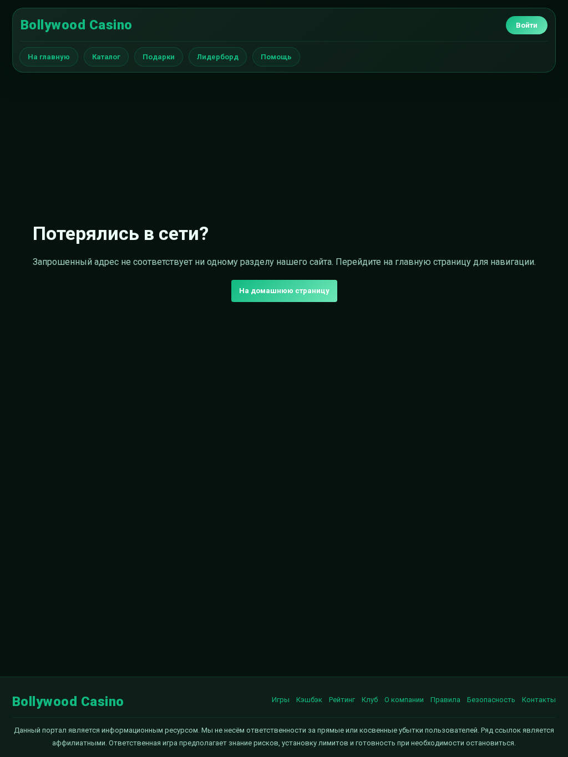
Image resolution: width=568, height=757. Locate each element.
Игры (281, 699)
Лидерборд (218, 57)
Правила (445, 699)
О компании (404, 699)
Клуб (370, 699)
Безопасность (491, 699)
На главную (49, 57)
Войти (526, 25)
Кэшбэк (309, 699)
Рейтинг (342, 699)
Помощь (276, 57)
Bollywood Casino (77, 25)
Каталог (106, 57)
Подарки (159, 57)
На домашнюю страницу (284, 291)
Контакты (539, 699)
